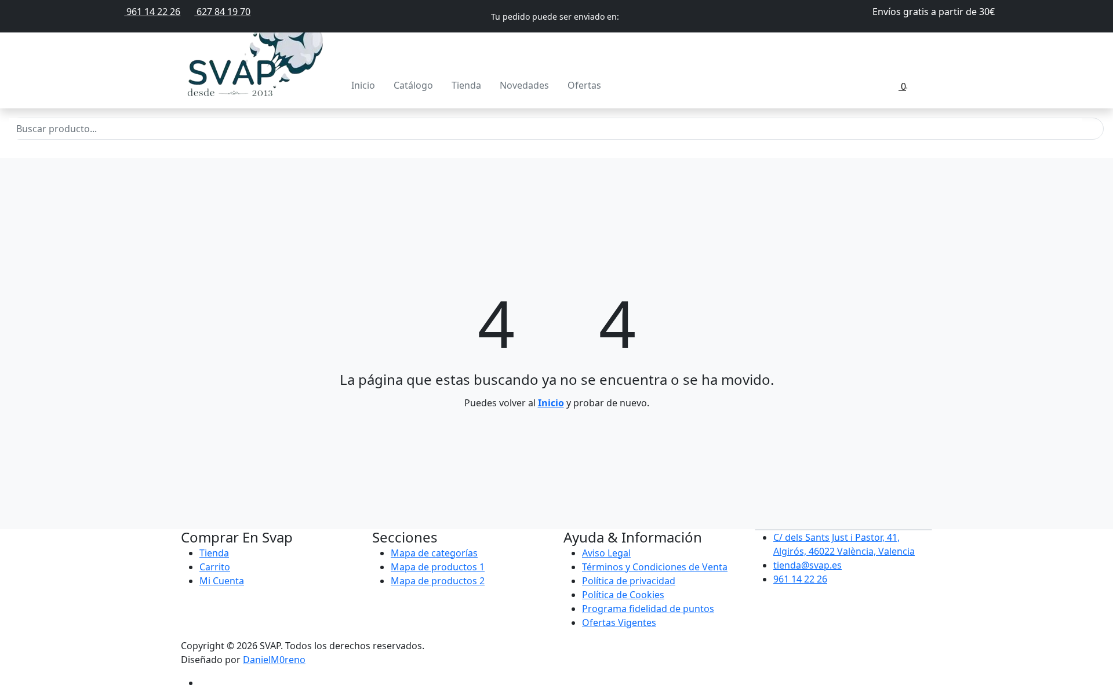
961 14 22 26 (152, 11)
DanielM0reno (274, 659)
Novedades (524, 85)
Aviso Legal (606, 553)
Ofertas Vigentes (619, 622)
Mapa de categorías (434, 553)
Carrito (214, 566)
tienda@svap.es (807, 565)
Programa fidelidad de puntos (648, 608)
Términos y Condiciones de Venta (655, 566)
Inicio (363, 85)
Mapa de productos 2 (438, 580)
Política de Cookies (623, 594)
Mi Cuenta (221, 580)
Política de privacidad (628, 580)
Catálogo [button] (413, 85)
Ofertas (584, 85)
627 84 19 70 (222, 11)
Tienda (466, 85)
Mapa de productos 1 (438, 566)
